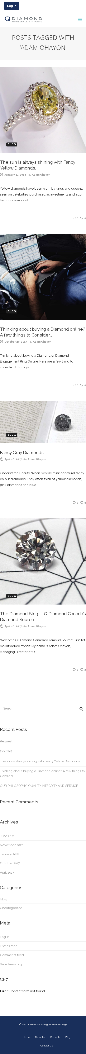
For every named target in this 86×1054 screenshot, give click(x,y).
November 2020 (12, 845)
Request (6, 741)
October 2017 (10, 863)
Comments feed (12, 955)
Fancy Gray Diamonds (22, 452)
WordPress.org (11, 964)
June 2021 (7, 836)
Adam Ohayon (41, 174)
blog (3, 899)
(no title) (6, 751)
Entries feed (9, 946)
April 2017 (7, 872)
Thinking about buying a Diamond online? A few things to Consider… (42, 773)
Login (64, 1025)
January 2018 (9, 854)
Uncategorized (11, 908)
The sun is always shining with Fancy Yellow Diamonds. (40, 761)
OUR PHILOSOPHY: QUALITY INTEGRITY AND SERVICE (39, 786)
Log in (4, 937)
